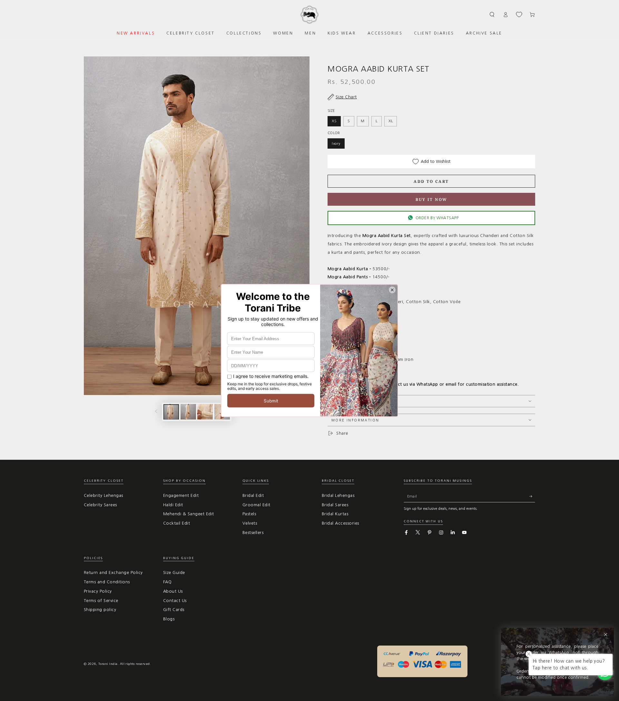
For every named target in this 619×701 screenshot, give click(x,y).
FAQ (167, 582)
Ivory (336, 143)
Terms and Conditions (107, 582)
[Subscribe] (532, 496)
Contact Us (175, 600)
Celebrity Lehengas (103, 495)
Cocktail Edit (176, 523)
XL (390, 121)
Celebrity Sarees (100, 505)
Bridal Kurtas (335, 514)
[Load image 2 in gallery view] (188, 412)
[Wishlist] (519, 14)
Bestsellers (252, 532)
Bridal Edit (253, 495)
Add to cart (431, 181)
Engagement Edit (181, 495)
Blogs (168, 619)
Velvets (249, 523)
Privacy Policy (98, 591)
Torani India (108, 663)
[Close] (605, 634)
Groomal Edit (256, 505)
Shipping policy (100, 609)
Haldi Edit (173, 505)
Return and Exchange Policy (113, 572)
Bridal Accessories (340, 523)
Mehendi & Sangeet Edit (188, 514)
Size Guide (174, 572)
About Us (173, 591)
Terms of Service (101, 600)
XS (334, 121)
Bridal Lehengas (338, 495)
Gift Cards (173, 609)
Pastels (249, 514)
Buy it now (431, 199)
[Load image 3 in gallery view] (205, 412)
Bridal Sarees (335, 505)
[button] (492, 14)
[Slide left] (156, 412)
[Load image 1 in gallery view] (171, 412)
